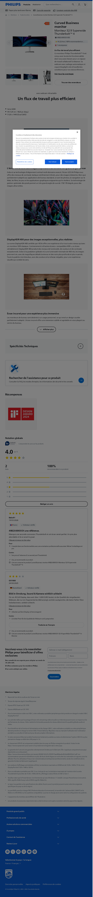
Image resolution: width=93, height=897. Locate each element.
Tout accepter (68, 162)
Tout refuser (52, 162)
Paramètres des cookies (23, 162)
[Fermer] (76, 132)
